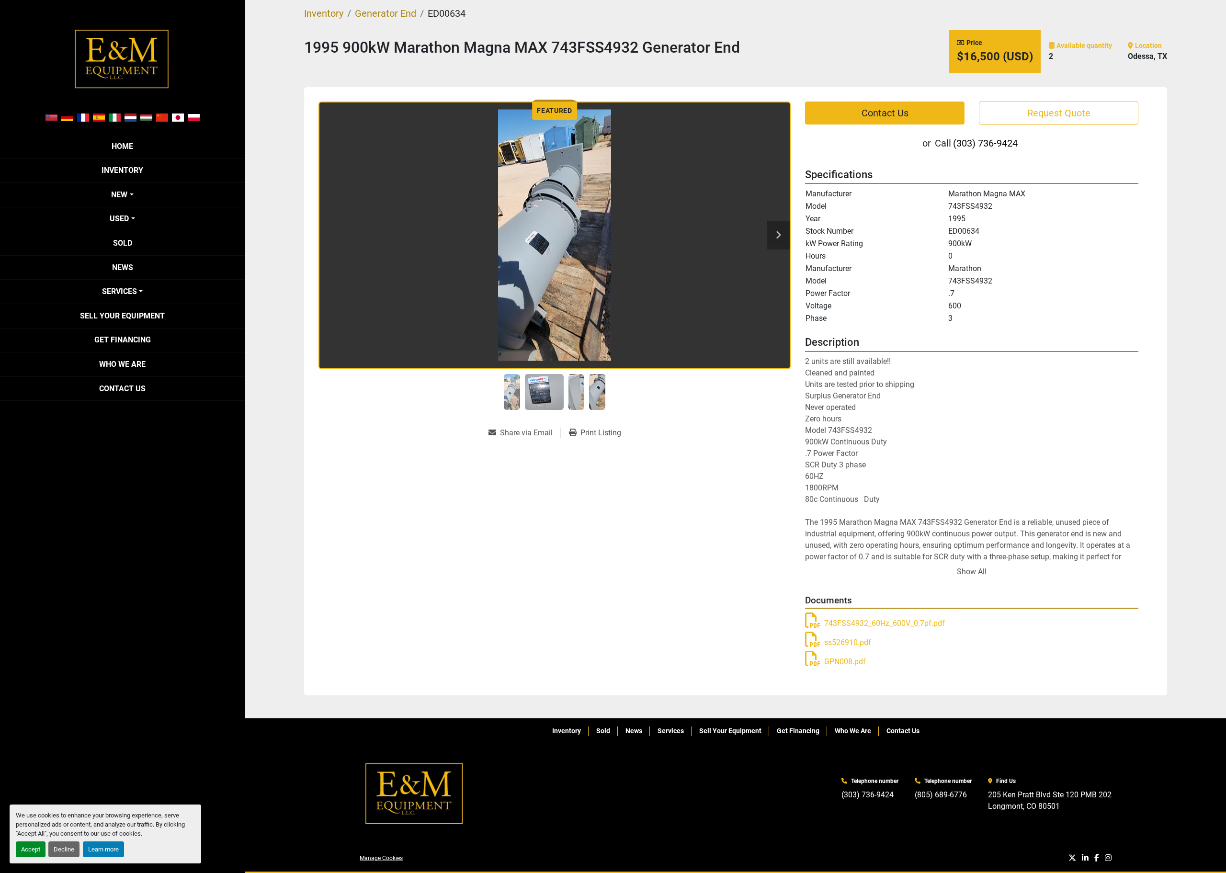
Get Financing (122, 339)
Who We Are (122, 364)
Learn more (103, 849)
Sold (122, 243)
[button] (122, 195)
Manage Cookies (381, 858)
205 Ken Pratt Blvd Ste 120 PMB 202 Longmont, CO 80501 (1050, 800)
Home (122, 146)
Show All (972, 571)
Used (119, 218)
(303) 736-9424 (985, 143)
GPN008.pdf (845, 661)
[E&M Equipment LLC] (415, 793)
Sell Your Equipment (122, 315)
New (119, 194)
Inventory (122, 170)
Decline (64, 849)
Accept (30, 849)
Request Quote (1058, 113)
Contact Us (122, 388)
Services (119, 291)
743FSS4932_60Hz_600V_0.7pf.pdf (884, 623)
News (122, 267)
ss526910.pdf (847, 642)
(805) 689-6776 (941, 794)
